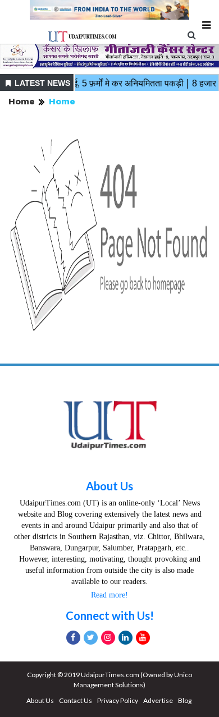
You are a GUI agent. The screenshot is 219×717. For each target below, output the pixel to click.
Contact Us (75, 700)
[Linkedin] (125, 638)
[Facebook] (73, 638)
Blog (184, 700)
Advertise (158, 700)
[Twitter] (91, 638)
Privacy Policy (117, 700)
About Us (109, 486)
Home (21, 101)
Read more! (109, 595)
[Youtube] (143, 638)
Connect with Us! (110, 615)
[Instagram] (108, 638)
